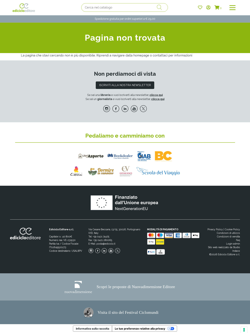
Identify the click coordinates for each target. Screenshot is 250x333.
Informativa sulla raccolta (92, 328)
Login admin (233, 243)
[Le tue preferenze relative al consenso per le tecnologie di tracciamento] (244, 330)
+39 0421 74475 (101, 236)
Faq (238, 240)
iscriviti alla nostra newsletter (125, 85)
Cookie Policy (232, 229)
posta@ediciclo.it (105, 243)
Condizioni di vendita (228, 236)
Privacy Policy (215, 229)
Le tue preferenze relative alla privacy (140, 328)
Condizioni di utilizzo (228, 233)
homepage (141, 55)
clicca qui (156, 95)
